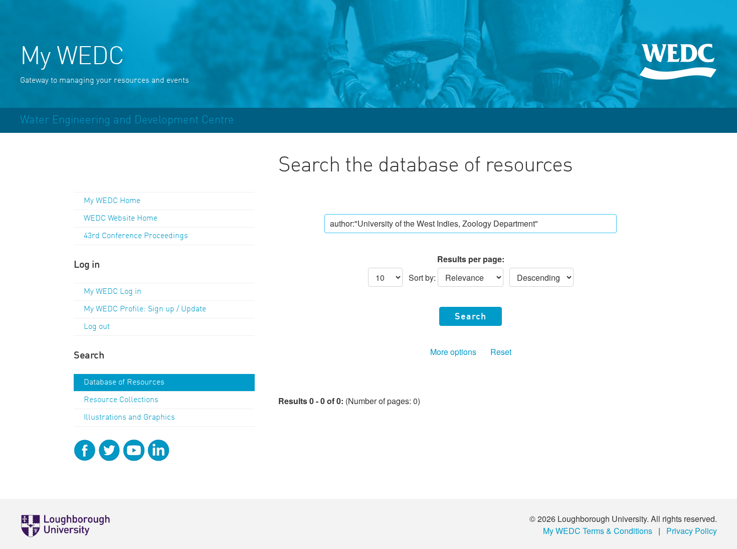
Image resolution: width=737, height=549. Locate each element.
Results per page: (470, 259)
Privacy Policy (691, 530)
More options (453, 351)
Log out (97, 327)
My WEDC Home (112, 201)
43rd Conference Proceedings (136, 236)
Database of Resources (124, 383)
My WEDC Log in (112, 292)
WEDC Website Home (120, 219)
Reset (500, 351)
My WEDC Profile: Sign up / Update (145, 309)
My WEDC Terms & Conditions (597, 530)
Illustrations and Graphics (129, 418)
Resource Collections (121, 400)
